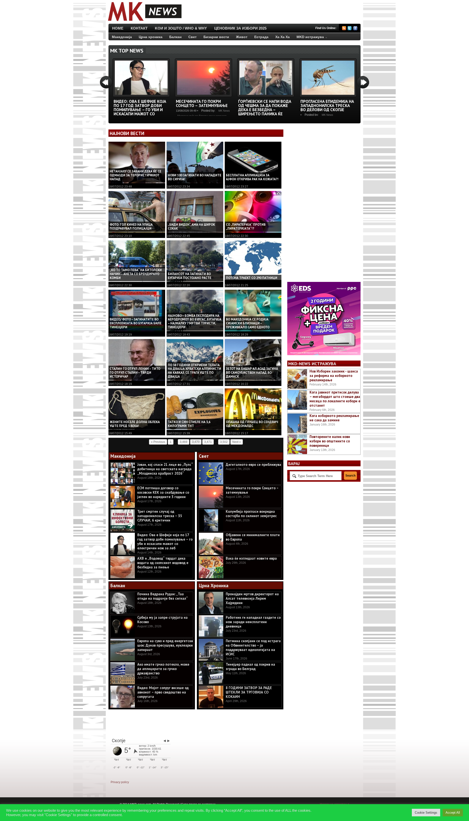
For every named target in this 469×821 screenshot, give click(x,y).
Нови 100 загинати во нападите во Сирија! (194, 177)
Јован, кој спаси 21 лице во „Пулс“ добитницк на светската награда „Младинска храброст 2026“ (165, 469)
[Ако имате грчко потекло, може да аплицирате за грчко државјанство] (122, 673)
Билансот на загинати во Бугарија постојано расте (189, 276)
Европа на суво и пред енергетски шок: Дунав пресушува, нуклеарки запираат (165, 645)
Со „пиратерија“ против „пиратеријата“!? (246, 227)
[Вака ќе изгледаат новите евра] (211, 567)
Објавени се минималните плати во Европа (253, 537)
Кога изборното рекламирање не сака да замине (334, 417)
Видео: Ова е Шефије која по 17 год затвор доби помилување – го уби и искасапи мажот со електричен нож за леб (140, 110)
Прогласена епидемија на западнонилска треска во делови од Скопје (327, 105)
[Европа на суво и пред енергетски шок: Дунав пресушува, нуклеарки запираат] (122, 650)
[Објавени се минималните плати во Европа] (211, 544)
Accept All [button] (453, 812)
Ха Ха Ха (282, 37)
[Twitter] (349, 29)
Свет (192, 37)
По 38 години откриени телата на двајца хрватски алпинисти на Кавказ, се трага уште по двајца (194, 371)
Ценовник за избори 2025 (240, 28)
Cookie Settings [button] (426, 812)
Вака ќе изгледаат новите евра (251, 558)
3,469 (183, 442)
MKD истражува (308, 38)
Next (363, 82)
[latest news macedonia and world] (144, 21)
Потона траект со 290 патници (251, 278)
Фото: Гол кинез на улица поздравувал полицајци (131, 227)
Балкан (175, 37)
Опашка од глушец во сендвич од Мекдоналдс (252, 424)
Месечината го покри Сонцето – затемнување (202, 103)
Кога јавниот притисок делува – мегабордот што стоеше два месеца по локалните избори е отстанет (334, 399)
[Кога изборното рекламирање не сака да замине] (297, 423)
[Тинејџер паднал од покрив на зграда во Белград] (211, 673)
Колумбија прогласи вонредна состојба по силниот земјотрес (251, 513)
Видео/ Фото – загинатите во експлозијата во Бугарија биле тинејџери (135, 323)
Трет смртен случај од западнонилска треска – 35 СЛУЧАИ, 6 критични (159, 515)
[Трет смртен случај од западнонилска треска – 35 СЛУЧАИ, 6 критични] (122, 520)
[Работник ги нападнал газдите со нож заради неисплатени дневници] (211, 626)
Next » (236, 442)
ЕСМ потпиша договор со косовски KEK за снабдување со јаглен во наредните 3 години (163, 492)
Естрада (261, 37)
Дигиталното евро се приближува (253, 464)
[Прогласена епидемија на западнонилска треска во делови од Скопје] (328, 96)
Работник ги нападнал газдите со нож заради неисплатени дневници (253, 622)
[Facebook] (355, 29)
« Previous (158, 442)
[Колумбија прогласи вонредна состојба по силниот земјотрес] (211, 520)
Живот (241, 37)
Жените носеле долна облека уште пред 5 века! (135, 424)
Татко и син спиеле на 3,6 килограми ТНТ (189, 424)
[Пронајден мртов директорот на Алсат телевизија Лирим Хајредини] (211, 603)
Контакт (139, 28)
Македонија (122, 37)
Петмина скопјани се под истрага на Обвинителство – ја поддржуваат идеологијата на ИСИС (253, 647)
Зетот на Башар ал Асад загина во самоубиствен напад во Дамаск (252, 373)
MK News (224, 110)
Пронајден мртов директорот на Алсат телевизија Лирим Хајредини (252, 598)
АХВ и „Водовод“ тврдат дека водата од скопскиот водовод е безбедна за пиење (162, 562)
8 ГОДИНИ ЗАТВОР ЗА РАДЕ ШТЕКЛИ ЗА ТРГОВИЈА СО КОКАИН (249, 692)
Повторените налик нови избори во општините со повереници (329, 441)
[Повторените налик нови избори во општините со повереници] (297, 444)
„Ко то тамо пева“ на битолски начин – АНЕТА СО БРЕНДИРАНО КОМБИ (136, 274)
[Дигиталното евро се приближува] (211, 473)
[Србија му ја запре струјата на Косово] (122, 626)
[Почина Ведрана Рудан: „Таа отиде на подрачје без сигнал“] (122, 603)
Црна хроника (150, 37)
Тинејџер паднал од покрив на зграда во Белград (250, 666)
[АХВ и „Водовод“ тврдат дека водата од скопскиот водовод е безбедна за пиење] (122, 567)
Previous (106, 82)
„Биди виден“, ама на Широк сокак (191, 227)
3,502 (224, 442)
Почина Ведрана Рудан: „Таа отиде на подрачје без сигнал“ (162, 596)
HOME (117, 28)
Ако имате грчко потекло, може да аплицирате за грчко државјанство (163, 668)
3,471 (208, 442)
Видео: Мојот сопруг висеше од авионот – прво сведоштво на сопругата (163, 692)
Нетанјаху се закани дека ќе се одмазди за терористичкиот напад (135, 175)
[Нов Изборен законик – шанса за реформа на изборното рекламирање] (297, 379)
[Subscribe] (344, 29)
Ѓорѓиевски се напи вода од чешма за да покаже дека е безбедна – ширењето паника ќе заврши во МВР (264, 110)
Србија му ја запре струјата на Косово (162, 619)
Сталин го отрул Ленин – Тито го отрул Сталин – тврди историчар (135, 373)
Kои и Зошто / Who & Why (181, 28)
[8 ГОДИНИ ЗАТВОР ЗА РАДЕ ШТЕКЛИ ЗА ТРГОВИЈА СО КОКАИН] (211, 697)
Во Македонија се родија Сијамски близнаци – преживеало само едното (247, 323)
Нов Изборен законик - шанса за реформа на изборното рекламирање (333, 375)
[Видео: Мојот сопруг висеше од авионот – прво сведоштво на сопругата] (122, 697)
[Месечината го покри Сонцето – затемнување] (203, 96)
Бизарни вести (216, 37)
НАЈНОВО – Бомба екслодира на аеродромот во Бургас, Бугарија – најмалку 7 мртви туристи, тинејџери (194, 322)
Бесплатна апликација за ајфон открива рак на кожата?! (252, 177)
